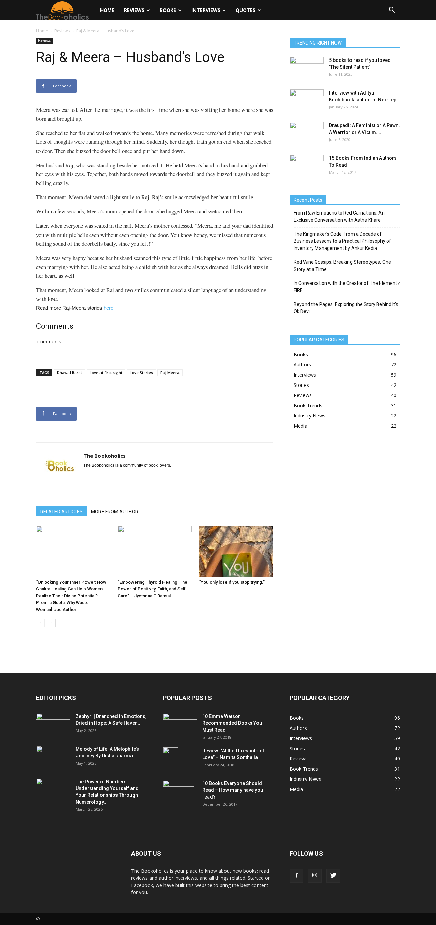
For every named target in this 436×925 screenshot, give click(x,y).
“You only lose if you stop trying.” (232, 582)
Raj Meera (170, 372)
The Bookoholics (104, 455)
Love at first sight (106, 372)
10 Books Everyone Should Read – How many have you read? (232, 790)
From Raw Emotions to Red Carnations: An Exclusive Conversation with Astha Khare (339, 216)
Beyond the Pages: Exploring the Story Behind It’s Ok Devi (346, 308)
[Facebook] (296, 876)
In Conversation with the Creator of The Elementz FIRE (347, 286)
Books (168, 10)
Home (107, 10)
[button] (392, 10)
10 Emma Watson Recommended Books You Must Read (232, 723)
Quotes (245, 10)
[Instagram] (315, 876)
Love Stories (141, 372)
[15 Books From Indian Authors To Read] (307, 164)
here (108, 308)
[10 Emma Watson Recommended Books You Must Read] (180, 723)
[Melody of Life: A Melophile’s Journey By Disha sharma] (53, 757)
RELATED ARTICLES (61, 511)
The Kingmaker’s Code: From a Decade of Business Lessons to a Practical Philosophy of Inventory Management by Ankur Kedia (342, 241)
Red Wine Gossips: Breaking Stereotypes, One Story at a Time (342, 265)
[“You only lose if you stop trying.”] (236, 551)
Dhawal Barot (69, 372)
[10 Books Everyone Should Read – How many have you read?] (178, 792)
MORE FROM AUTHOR (114, 511)
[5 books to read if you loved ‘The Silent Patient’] (307, 69)
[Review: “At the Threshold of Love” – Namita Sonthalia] (170, 759)
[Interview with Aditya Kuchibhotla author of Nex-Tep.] (307, 101)
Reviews (134, 10)
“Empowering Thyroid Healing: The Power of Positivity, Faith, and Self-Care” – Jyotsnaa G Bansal (152, 589)
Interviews (205, 10)
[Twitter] (333, 876)
